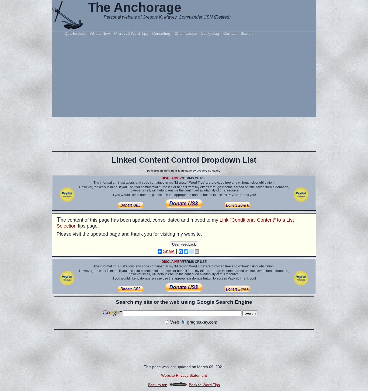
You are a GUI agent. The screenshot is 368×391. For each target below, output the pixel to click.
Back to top (157, 385)
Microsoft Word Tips (131, 33)
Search (247, 33)
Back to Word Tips (204, 385)
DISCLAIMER (172, 178)
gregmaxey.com (202, 322)
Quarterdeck (75, 33)
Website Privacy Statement (184, 375)
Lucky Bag (210, 33)
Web (174, 322)
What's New (100, 33)
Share (169, 251)
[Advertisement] (184, 76)
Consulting (161, 33)
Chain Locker (186, 33)
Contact (230, 33)
